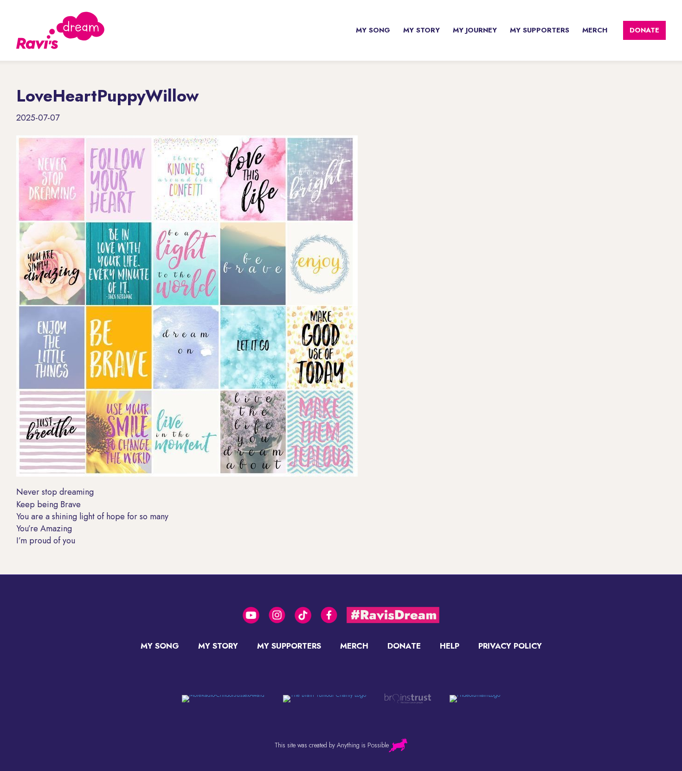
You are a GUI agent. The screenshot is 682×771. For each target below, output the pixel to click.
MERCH (594, 30)
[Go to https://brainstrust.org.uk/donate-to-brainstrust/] (324, 698)
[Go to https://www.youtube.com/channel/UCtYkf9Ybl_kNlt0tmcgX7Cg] (251, 615)
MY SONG (373, 30)
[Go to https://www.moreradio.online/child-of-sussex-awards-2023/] (223, 698)
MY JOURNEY (475, 30)
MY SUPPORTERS (539, 30)
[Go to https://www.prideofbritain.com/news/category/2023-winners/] (475, 698)
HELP (449, 645)
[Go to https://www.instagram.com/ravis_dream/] (277, 615)
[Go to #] (393, 615)
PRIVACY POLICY (510, 645)
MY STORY (421, 30)
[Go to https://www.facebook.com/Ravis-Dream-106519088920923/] (329, 615)
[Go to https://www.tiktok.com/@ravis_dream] (303, 615)
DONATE (644, 30)
